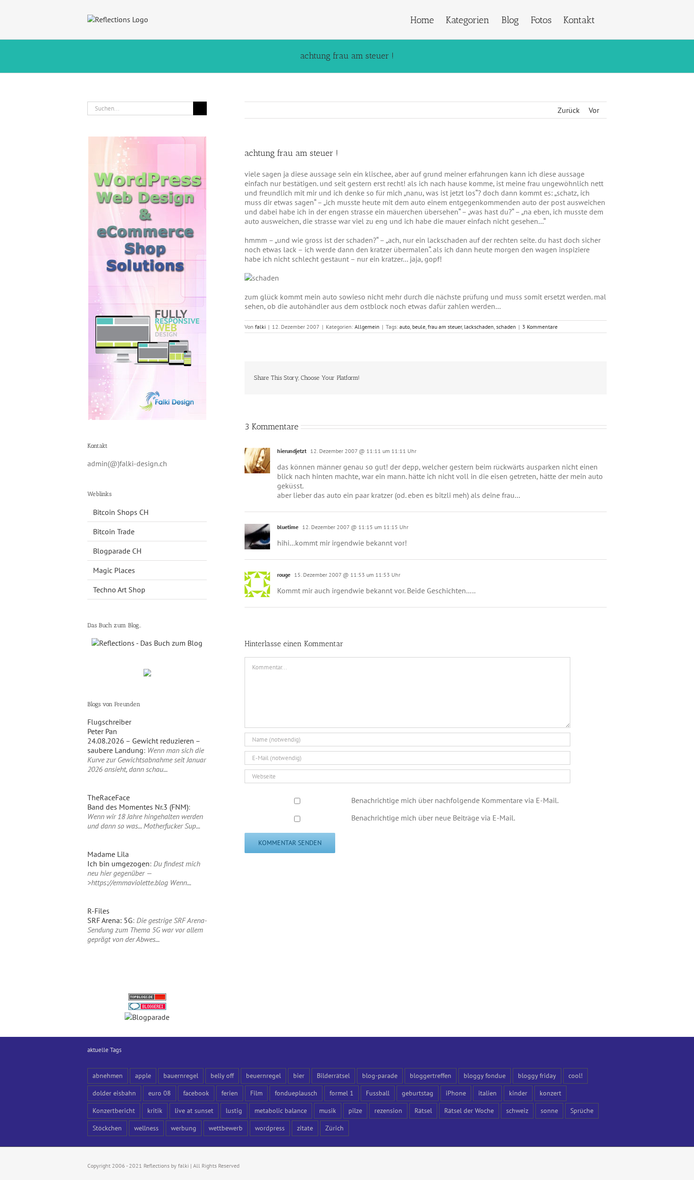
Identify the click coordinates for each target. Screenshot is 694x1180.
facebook (196, 1092)
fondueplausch (296, 1092)
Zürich (334, 1127)
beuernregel (263, 1075)
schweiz (517, 1110)
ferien (229, 1092)
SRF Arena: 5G (110, 920)
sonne (549, 1110)
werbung (183, 1127)
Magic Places (114, 570)
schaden (506, 326)
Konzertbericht (114, 1110)
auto (404, 326)
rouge (283, 574)
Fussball (377, 1092)
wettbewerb (226, 1127)
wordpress (270, 1127)
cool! (575, 1075)
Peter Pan (102, 731)
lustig (234, 1110)
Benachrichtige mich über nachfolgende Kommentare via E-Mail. (455, 800)
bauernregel (180, 1075)
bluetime (287, 526)
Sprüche (581, 1110)
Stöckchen (107, 1127)
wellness (146, 1127)
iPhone (456, 1092)
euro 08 (159, 1092)
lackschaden (479, 326)
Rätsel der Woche (469, 1110)
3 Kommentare (540, 326)
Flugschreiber (109, 722)
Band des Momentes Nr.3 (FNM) (137, 807)
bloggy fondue (485, 1075)
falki (260, 326)
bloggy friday (537, 1075)
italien (487, 1092)
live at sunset (194, 1110)
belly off (222, 1075)
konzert (550, 1092)
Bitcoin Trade (114, 531)
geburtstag (417, 1092)
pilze (355, 1110)
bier (299, 1075)
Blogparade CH (117, 551)
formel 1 (342, 1092)
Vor (594, 110)
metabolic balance (280, 1110)
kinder (518, 1092)
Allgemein (367, 326)
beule (418, 326)
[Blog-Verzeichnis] (147, 1007)
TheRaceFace (108, 797)
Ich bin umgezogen (118, 863)
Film (256, 1092)
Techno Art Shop (119, 589)
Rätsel (423, 1110)
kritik (154, 1110)
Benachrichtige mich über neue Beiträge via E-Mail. (433, 817)
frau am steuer (445, 326)
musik (327, 1110)
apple (143, 1075)
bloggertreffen (430, 1075)
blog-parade (380, 1075)
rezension (388, 1110)
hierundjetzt (291, 450)
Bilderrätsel (333, 1075)
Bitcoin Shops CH (121, 512)
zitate (305, 1127)
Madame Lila (108, 854)
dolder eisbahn (114, 1092)
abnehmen (108, 1075)
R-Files (98, 910)
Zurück (569, 110)
